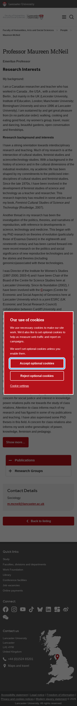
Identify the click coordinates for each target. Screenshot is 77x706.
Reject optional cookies (37, 375)
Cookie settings (19, 385)
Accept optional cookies (37, 363)
